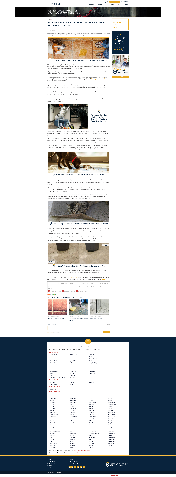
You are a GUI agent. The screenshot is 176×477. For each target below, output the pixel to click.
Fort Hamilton (73, 369)
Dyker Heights (73, 360)
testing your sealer (58, 149)
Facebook (50, 294)
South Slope (92, 365)
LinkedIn (81, 467)
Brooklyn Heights (54, 369)
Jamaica (71, 384)
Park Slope (91, 356)
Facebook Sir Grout (56, 291)
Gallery (106, 4)
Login (48, 332)
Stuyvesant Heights (93, 367)
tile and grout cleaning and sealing (100, 79)
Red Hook (91, 360)
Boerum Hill (53, 363)
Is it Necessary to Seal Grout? (96, 318)
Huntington (53, 389)
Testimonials (119, 4)
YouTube (78, 467)
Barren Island (53, 354)
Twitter (52, 294)
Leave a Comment (51, 324)
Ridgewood (91, 382)
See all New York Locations (82, 450)
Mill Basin (91, 354)
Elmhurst (52, 382)
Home (48, 19)
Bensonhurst (53, 358)
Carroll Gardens (54, 371)
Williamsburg (92, 373)
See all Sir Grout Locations (75, 452)
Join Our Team (73, 463)
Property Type (117, 22)
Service (115, 25)
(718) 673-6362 (125, 1)
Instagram (70, 467)
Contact (127, 4)
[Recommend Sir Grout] (120, 66)
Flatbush (72, 363)
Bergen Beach (53, 360)
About (112, 4)
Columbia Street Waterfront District (58, 377)
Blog (52, 19)
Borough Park (53, 365)
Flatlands (72, 365)
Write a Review (105, 2)
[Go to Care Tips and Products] (120, 42)
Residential (91, 4)
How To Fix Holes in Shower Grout (56, 318)
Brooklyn (52, 367)
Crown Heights (73, 354)
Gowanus (72, 373)
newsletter (104, 279)
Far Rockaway (53, 384)
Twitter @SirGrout (82, 291)
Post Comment (106, 331)
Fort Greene (72, 367)
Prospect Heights (93, 358)
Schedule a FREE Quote (114, 1)
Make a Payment (74, 461)
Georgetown (73, 371)
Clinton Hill (53, 373)
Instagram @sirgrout (69, 291)
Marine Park (73, 377)
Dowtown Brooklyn (74, 356)
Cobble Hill (53, 375)
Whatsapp (53, 294)
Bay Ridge (52, 356)
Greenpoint (72, 375)
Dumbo (71, 358)
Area (114, 20)
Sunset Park (92, 369)
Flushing (72, 382)
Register (51, 332)
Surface (115, 27)
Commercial (99, 4)
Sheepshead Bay (93, 363)
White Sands (92, 371)
